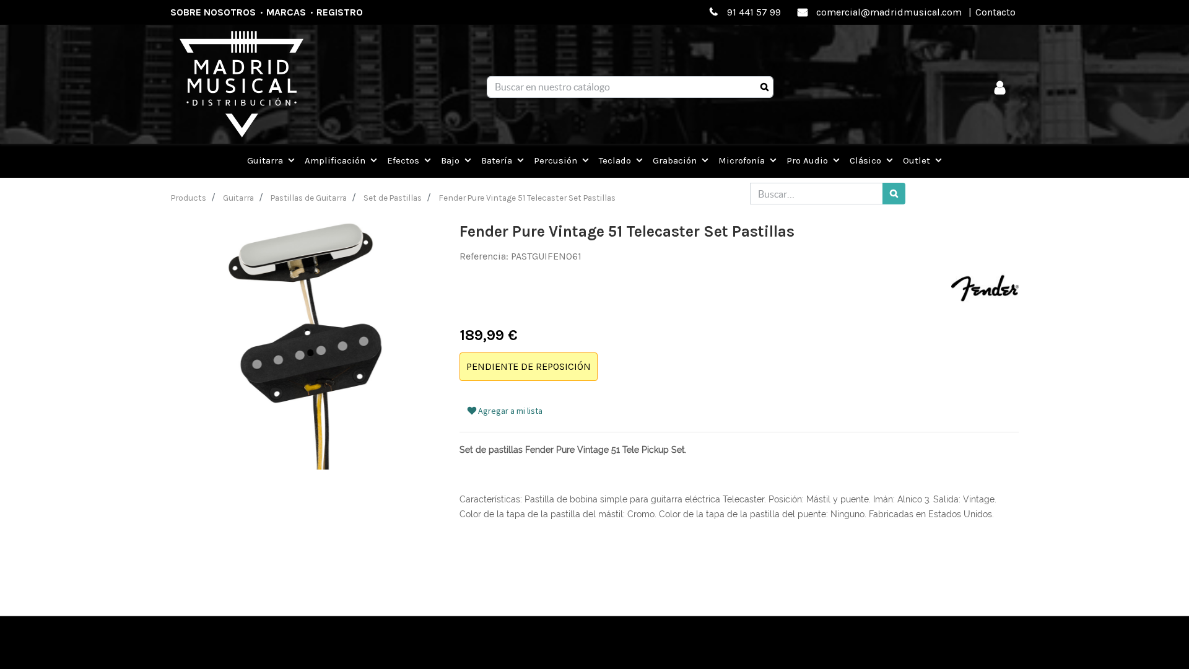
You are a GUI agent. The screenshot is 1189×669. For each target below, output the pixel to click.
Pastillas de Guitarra (309, 198)
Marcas (286, 12)
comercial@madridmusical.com (889, 12)
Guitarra (238, 198)
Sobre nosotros (213, 12)
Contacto (995, 12)
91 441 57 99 (754, 12)
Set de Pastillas (393, 198)
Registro (339, 12)
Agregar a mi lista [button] (509, 410)
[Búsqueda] (764, 87)
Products (188, 198)
